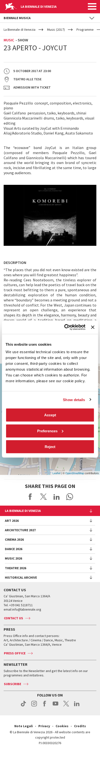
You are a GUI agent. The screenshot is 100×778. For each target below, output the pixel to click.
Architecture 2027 (20, 530)
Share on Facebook (30, 496)
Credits (80, 726)
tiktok (23, 706)
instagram (34, 706)
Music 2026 (13, 558)
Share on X (43, 496)
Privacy (44, 726)
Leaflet (56, 473)
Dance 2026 (13, 549)
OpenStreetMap (74, 473)
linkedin (77, 706)
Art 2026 (12, 520)
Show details (74, 399)
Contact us (13, 618)
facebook (45, 706)
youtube (55, 706)
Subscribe (12, 684)
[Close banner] (92, 327)
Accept (50, 415)
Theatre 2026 (15, 568)
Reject (50, 447)
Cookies (62, 726)
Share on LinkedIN (56, 496)
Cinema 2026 (14, 539)
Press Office (14, 653)
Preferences (47, 431)
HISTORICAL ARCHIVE (21, 577)
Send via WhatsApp (69, 496)
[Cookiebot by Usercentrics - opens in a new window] (64, 327)
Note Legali (23, 726)
